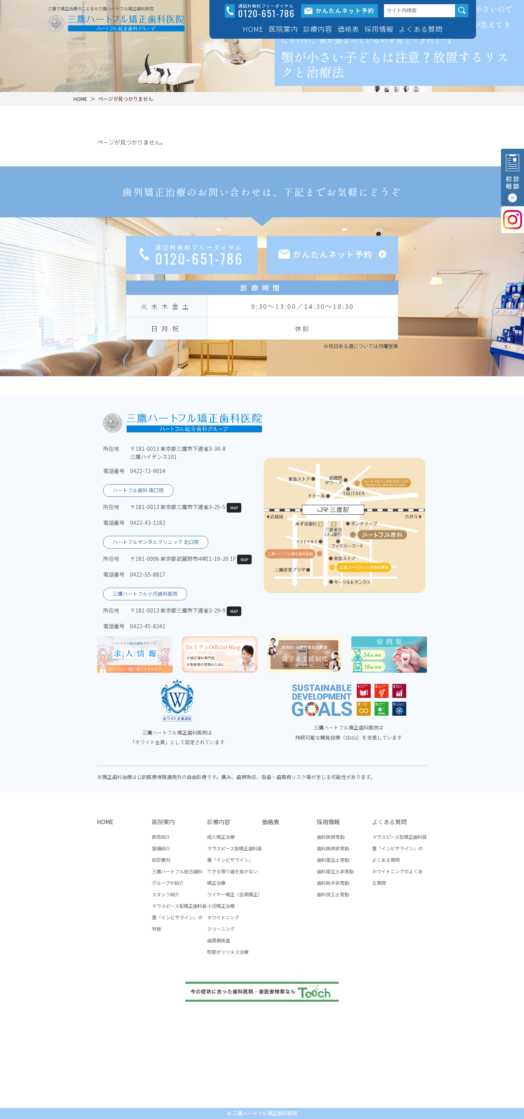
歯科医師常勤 (330, 836)
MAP (234, 508)
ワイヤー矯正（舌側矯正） (234, 894)
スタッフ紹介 (166, 894)
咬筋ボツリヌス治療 (228, 951)
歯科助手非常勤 (333, 882)
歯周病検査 (218, 940)
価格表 (348, 29)
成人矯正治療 (221, 836)
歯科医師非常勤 (333, 848)
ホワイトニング (223, 917)
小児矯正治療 (221, 905)
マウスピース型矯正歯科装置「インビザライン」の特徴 (179, 917)
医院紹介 (161, 836)
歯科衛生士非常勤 (335, 871)
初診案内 (161, 859)
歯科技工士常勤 (333, 894)
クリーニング (221, 928)
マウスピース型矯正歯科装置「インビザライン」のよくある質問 (399, 848)
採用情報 (328, 822)
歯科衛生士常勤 (333, 859)
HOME (253, 29)
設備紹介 (161, 848)
